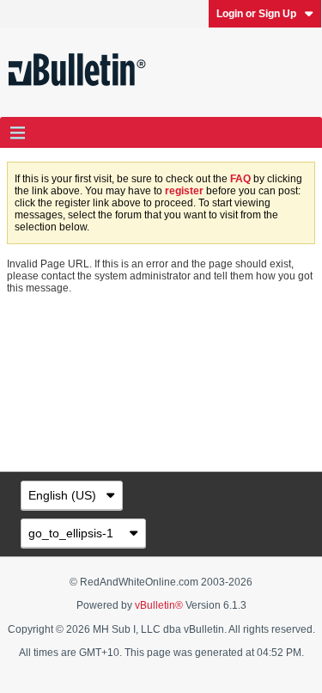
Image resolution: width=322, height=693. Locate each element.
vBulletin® (159, 605)
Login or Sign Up (256, 14)
